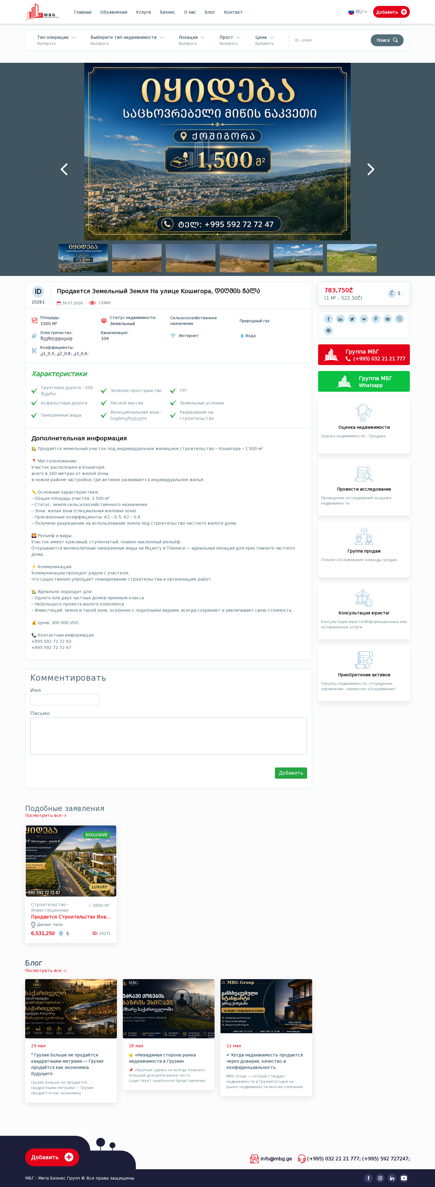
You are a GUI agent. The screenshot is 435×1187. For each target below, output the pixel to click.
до (258, 48)
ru (359, 12)
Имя (35, 690)
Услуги (143, 12)
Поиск (383, 40)
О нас (190, 12)
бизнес (167, 12)
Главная (82, 12)
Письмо (40, 713)
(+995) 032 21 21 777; (334, 1159)
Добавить (291, 773)
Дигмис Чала (49, 924)
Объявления (113, 12)
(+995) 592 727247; (386, 1159)
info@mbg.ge (276, 1159)
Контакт (233, 12)
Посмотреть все (44, 815)
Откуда (223, 48)
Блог (210, 12)
